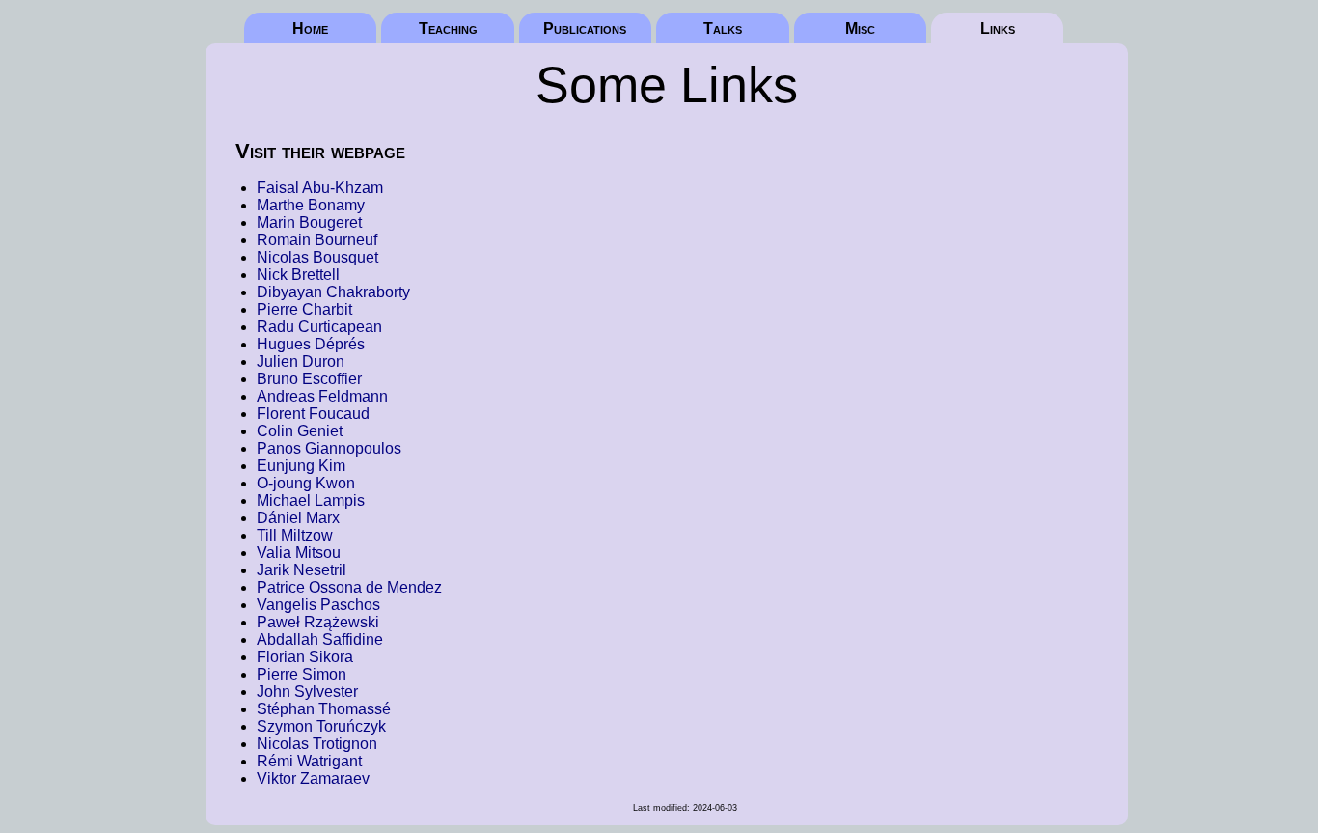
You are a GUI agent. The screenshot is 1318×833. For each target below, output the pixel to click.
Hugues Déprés (311, 344)
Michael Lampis (311, 500)
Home (310, 28)
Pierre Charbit (304, 309)
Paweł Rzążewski (318, 622)
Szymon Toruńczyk (321, 726)
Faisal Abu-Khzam (320, 188)
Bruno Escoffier (309, 379)
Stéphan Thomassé (324, 709)
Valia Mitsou (299, 552)
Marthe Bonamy (311, 205)
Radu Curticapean (319, 327)
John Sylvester (307, 691)
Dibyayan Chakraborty (333, 292)
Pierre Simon (301, 674)
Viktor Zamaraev (313, 778)
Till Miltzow (295, 535)
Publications (584, 28)
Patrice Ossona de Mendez (349, 587)
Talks (722, 28)
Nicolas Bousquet (317, 257)
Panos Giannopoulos (329, 448)
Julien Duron (300, 361)
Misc (860, 28)
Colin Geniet (300, 431)
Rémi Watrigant (309, 761)
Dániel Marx (298, 518)
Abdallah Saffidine (320, 639)
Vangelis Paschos (318, 605)
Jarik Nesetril (301, 570)
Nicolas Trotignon (317, 744)
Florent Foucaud (313, 413)
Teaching (448, 28)
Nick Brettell (298, 274)
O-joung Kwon (306, 483)
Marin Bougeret (309, 222)
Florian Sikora (305, 657)
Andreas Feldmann (322, 396)
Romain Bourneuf (317, 240)
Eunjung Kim (301, 466)
